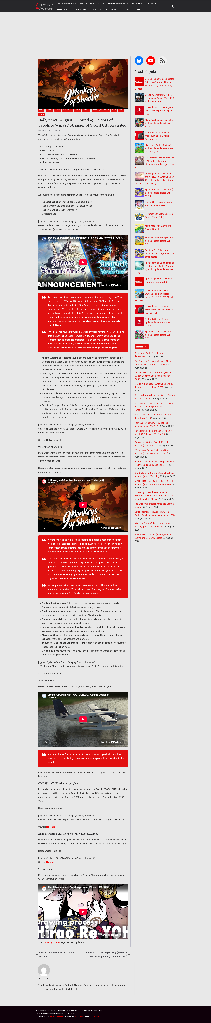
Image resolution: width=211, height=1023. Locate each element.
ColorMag (95, 1016)
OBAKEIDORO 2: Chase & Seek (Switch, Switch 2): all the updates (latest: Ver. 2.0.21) (153, 375)
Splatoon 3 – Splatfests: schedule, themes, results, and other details (159, 253)
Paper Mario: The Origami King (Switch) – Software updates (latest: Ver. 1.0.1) (106, 954)
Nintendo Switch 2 (65, 3)
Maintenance (63, 9)
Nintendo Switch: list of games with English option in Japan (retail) (160, 110)
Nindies (77, 110)
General (49, 110)
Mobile (95, 9)
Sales (114, 110)
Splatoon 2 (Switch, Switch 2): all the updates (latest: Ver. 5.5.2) (159, 334)
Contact (127, 9)
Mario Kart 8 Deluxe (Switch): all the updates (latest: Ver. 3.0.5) (159, 123)
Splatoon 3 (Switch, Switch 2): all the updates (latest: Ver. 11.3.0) (159, 192)
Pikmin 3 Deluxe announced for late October (56, 954)
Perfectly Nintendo (57, 1016)
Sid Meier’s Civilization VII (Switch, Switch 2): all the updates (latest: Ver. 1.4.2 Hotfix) (155, 406)
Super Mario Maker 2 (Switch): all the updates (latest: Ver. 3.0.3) (159, 240)
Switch (121, 110)
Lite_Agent (56, 130)
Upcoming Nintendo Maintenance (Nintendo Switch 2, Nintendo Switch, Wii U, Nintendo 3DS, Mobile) (154, 495)
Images (57, 110)
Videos (41, 114)
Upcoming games (81, 9)
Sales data (137, 3)
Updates (152, 3)
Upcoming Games (51, 942)
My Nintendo (67, 110)
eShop (41, 110)
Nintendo (86, 110)
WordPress (78, 1016)
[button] (75, 3)
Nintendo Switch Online (114, 3)
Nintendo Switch (88, 3)
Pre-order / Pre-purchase (101, 110)
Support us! (110, 9)
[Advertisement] (105, 30)
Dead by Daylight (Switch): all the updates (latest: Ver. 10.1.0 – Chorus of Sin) (159, 98)
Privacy (137, 9)
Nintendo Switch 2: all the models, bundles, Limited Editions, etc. (157, 135)
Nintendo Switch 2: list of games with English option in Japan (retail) (159, 309)
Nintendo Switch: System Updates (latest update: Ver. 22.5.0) (158, 322)
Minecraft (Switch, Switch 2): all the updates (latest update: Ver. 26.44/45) (159, 148)
